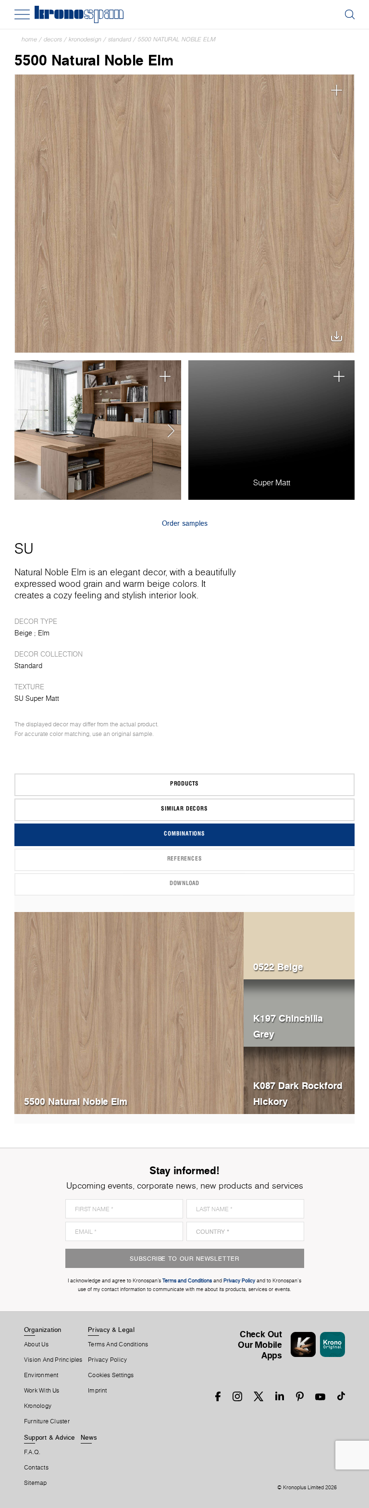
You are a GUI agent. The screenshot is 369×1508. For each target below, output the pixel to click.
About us (36, 1344)
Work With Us (42, 1390)
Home (29, 39)
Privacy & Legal (111, 1329)
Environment (41, 1375)
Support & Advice (49, 1437)
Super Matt (271, 483)
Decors (53, 39)
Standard (119, 39)
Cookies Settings (111, 1375)
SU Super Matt (36, 698)
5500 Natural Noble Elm (177, 39)
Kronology (37, 1406)
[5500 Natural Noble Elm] (184, 213)
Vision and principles (53, 1360)
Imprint (97, 1390)
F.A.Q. (32, 1452)
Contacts (36, 1467)
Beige (23, 633)
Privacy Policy (107, 1360)
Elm (43, 633)
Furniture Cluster (47, 1421)
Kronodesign (85, 39)
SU (24, 548)
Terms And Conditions (118, 1344)
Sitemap (35, 1483)
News (89, 1437)
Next (168, 430)
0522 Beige (278, 967)
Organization (43, 1329)
